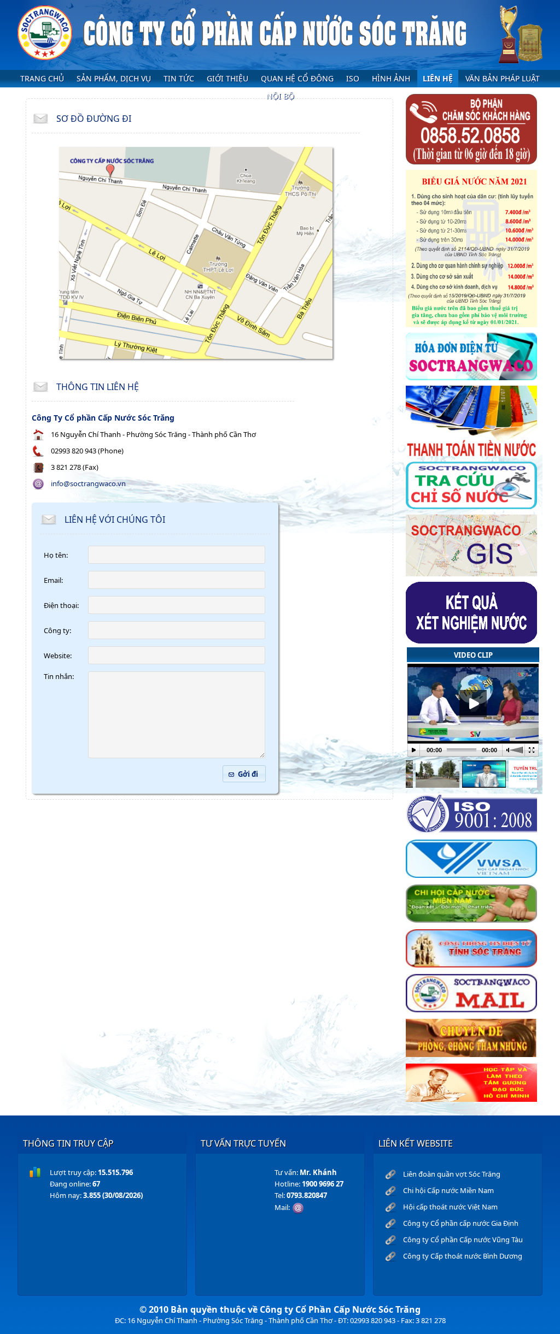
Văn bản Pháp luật (502, 78)
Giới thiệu (227, 78)
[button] (244, 773)
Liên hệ (438, 78)
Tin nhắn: (59, 676)
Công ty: (57, 630)
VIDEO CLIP (473, 655)
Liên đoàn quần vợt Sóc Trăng (451, 1174)
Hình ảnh (391, 78)
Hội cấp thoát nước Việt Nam (450, 1207)
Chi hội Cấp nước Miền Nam (448, 1190)
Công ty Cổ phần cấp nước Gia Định (460, 1223)
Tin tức (179, 78)
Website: (58, 655)
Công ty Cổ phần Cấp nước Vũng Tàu (463, 1239)
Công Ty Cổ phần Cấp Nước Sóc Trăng (103, 417)
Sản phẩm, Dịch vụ (114, 78)
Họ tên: (56, 555)
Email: (53, 580)
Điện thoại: (61, 605)
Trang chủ (42, 78)
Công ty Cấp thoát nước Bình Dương (462, 1256)
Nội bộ (280, 96)
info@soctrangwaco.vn (88, 483)
